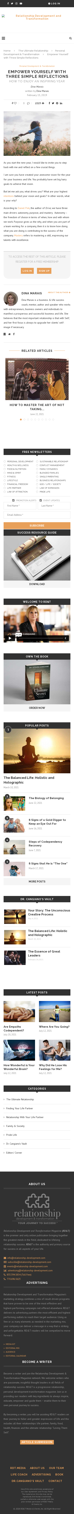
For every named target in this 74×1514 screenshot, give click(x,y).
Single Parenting (49, 477)
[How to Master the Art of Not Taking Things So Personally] (37, 379)
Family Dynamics (49, 469)
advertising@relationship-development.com (30, 1270)
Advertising (41, 1474)
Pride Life (45, 492)
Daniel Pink (24, 208)
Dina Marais (37, 86)
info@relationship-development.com (26, 1257)
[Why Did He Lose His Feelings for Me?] (54, 1050)
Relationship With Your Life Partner (25, 1117)
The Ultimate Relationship (33, 50)
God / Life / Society (50, 484)
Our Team (56, 1468)
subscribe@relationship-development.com (29, 1262)
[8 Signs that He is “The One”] (14, 869)
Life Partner (14, 488)
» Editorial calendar (15, 1355)
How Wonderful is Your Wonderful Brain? (19, 1067)
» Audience (9, 1351)
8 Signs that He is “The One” (48, 863)
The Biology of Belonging (46, 798)
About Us (37, 1468)
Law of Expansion (49, 488)
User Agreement (30, 1491)
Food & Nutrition (16, 469)
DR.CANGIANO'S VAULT (28, 1481)
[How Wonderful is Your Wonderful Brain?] (19, 1050)
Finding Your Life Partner (19, 1108)
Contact (55, 1481)
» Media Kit (9, 1344)
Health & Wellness (18, 465)
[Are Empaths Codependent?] (19, 1011)
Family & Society (15, 1126)
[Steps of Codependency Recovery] (14, 847)
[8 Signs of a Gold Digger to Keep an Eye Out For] (14, 825)
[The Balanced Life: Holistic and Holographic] (37, 751)
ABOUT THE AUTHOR (58, 292)
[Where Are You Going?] (54, 1011)
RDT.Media (18, 1468)
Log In (55, 4)
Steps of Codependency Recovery (45, 843)
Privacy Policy (46, 1491)
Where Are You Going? (54, 1026)
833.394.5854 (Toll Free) (18, 1274)
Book (59, 1474)
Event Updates (51, 500)
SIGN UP (44, 270)
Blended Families (49, 473)
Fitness (11, 477)
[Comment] (29, 103)
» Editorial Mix (11, 1348)
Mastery (18, 235)
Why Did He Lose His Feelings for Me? (53, 1067)
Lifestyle (12, 480)
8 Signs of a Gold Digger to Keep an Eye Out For (47, 821)
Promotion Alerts (26, 500)
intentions (9, 196)
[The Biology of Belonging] (14, 803)
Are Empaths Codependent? (14, 1028)
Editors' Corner (14, 1152)
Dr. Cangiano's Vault (37, 899)
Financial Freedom (17, 484)
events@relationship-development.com (27, 1266)
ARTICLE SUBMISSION (37, 1442)
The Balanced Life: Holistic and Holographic (29, 780)
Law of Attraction (17, 492)
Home (7, 50)
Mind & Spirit (14, 473)
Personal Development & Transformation (37, 66)
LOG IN (27, 270)
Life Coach (19, 1474)
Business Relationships (53, 480)
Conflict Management (52, 465)
